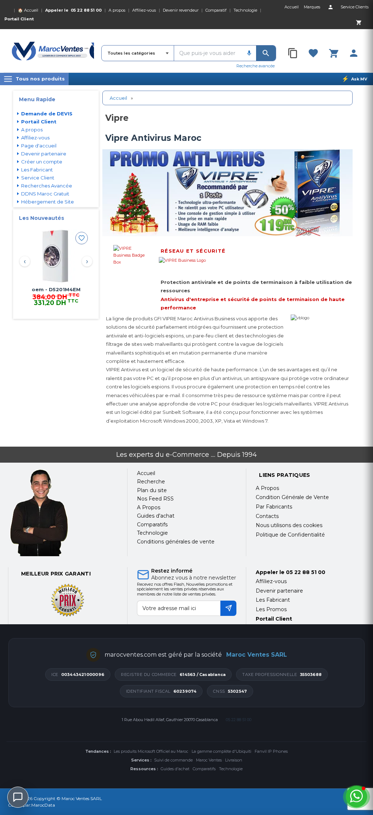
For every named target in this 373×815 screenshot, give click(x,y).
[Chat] (17, 797)
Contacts (267, 516)
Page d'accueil (38, 146)
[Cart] (358, 22)
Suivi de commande (173, 760)
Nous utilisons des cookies (289, 525)
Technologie (245, 10)
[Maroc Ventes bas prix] (53, 50)
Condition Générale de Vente (292, 497)
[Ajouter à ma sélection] (81, 238)
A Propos (267, 488)
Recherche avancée (255, 65)
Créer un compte (41, 162)
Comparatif (216, 10)
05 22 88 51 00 (86, 10)
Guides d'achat (175, 768)
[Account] (330, 7)
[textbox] (208, 53)
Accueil (118, 98)
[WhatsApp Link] (356, 797)
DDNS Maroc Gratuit (45, 194)
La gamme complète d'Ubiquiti (221, 751)
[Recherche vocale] (249, 53)
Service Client (37, 178)
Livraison (233, 760)
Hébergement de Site (47, 202)
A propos (117, 10)
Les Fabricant (37, 170)
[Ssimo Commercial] (63, 512)
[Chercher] (266, 53)
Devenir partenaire (43, 154)
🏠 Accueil (28, 10)
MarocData (43, 805)
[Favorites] (313, 53)
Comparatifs (204, 768)
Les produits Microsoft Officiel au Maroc (151, 751)
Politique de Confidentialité (290, 534)
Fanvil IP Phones (271, 751)
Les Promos (271, 609)
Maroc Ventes (209, 760)
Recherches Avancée (46, 186)
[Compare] (293, 53)
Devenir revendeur (181, 10)
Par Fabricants (274, 506)
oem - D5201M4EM (56, 289)
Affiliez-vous (144, 10)
